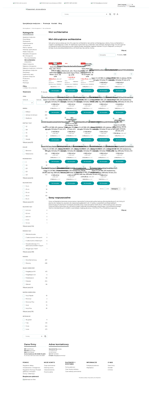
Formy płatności (70, 367)
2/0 (27, 168)
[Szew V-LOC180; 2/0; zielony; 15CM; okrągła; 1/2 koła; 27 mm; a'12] (55, 121)
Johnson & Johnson (31, 115)
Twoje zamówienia (49, 365)
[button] (110, 14)
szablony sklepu (83, 377)
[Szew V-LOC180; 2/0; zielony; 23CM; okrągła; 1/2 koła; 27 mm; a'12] (71, 119)
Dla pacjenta (26, 41)
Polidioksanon (30, 278)
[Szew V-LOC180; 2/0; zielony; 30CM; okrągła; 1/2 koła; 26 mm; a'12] (119, 120)
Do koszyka (55, 90)
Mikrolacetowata (31, 234)
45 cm (27, 195)
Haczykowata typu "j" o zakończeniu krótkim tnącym (34, 244)
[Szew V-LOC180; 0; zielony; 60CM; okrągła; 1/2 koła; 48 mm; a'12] (87, 96)
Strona (101, 188)
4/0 (27, 175)
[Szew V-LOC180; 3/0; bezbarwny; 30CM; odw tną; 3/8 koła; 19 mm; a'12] (55, 167)
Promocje (26, 83)
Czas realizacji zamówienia (73, 371)
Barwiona (28, 150)
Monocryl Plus (30, 302)
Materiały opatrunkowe (30, 49)
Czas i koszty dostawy (71, 369)
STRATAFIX (27, 62)
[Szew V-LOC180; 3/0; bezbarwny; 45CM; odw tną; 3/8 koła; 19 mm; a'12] (87, 168)
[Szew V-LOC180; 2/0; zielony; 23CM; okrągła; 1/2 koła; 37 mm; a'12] (103, 121)
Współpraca (89, 367)
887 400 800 (55, 354)
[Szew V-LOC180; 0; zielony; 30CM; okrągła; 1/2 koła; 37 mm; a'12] (119, 69)
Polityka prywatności (92, 365)
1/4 (26, 133)
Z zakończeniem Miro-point (34, 237)
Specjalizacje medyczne (30, 70)
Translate (132, 6)
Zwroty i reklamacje (29, 373)
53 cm (27, 199)
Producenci (26, 78)
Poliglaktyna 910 (31, 271)
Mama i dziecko (27, 47)
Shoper (97, 377)
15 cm (27, 186)
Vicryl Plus (29, 308)
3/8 (27, 129)
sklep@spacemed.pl (59, 355)
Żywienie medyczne (29, 76)
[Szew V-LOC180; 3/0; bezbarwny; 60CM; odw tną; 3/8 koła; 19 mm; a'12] (103, 167)
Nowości (25, 80)
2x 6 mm (28, 210)
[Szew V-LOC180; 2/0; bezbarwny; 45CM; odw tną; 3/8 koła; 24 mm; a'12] (119, 96)
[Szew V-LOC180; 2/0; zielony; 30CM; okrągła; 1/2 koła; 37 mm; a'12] (55, 145)
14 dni (27, 329)
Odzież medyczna (28, 64)
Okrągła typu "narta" (32, 248)
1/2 (26, 126)
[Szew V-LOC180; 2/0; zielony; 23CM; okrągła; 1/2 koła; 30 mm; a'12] (87, 121)
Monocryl (28, 299)
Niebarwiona (29, 154)
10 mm (28, 223)
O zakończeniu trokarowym (34, 240)
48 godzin (29, 320)
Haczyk (28, 139)
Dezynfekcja (26, 39)
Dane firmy (111, 365)
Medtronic (29, 118)
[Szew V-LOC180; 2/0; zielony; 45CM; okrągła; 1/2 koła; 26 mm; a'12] (71, 145)
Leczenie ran (26, 45)
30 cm (27, 192)
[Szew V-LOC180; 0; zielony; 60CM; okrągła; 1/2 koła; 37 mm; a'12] (71, 96)
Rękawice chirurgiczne (29, 66)
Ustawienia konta (49, 370)
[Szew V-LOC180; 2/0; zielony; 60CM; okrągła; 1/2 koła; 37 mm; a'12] (103, 145)
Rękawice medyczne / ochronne (32, 68)
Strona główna (26, 28)
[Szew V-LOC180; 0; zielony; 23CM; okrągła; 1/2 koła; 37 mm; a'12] (103, 69)
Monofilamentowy (31, 260)
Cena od (25, 100)
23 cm (27, 189)
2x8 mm (28, 216)
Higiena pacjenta (28, 43)
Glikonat (28, 284)
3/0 (27, 171)
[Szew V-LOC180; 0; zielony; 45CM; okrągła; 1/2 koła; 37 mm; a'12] (55, 96)
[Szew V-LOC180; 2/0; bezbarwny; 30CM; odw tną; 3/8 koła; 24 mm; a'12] (103, 96)
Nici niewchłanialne (30, 58)
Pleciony (28, 263)
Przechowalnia (48, 372)
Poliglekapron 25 (31, 275)
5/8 (27, 136)
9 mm (27, 220)
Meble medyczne (28, 51)
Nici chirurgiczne (36, 28)
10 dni (27, 326)
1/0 (26, 165)
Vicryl (27, 305)
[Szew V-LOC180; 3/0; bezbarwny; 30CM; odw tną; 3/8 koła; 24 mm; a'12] (71, 167)
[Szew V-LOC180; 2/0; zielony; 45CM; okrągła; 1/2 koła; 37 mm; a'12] (87, 145)
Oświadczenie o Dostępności (31, 367)
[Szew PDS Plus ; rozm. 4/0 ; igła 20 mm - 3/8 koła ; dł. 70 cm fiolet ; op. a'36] (87, 64)
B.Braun (28, 112)
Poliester (28, 281)
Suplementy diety (28, 74)
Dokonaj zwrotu (49, 367)
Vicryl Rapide (29, 295)
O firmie (110, 370)
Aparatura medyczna (29, 37)
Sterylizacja (26, 72)
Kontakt (110, 367)
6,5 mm (28, 213)
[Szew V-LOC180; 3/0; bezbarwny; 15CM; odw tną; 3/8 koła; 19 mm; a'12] (119, 145)
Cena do (38, 100)
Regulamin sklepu (28, 365)
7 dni (27, 323)
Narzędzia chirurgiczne (29, 54)
